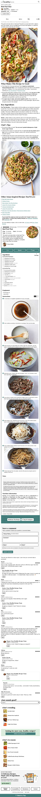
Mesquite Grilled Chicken (14, 765)
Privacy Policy (5, 789)
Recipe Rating (7, 533)
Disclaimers (26, 789)
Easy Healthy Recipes (19, 1)
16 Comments (14, 11)
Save (33, 250)
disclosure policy (25, 21)
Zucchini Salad (11, 711)
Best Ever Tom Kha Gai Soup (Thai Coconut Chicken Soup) (16, 210)
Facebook (35, 218)
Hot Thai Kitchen (12, 90)
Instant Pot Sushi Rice (7, 208)
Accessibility (15, 789)
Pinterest (29, 218)
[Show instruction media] (35, 296)
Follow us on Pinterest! (20, 733)
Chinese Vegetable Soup (8, 207)
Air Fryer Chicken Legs (13, 719)
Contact (36, 789)
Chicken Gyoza (5, 201)
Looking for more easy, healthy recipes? (21, 731)
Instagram (6, 219)
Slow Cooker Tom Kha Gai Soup (10, 203)
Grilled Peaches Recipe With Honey (16, 756)
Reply (3, 568)
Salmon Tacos (11, 760)
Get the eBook (5, 783)
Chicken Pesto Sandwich (13, 715)
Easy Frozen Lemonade (13, 752)
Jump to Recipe (6, 13)
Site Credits (27, 792)
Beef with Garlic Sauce (7, 199)
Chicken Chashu (6, 214)
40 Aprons (27, 222)
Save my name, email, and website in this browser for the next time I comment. (19, 548)
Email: (23, 545)
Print (20, 250)
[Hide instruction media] (37, 296)
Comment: (6, 537)
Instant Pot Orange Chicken (8, 205)
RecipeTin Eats (21, 90)
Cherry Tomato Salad (13, 747)
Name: (5, 545)
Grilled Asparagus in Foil (13, 743)
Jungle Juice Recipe (12, 724)
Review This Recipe (15, 519)
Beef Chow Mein (6, 212)
